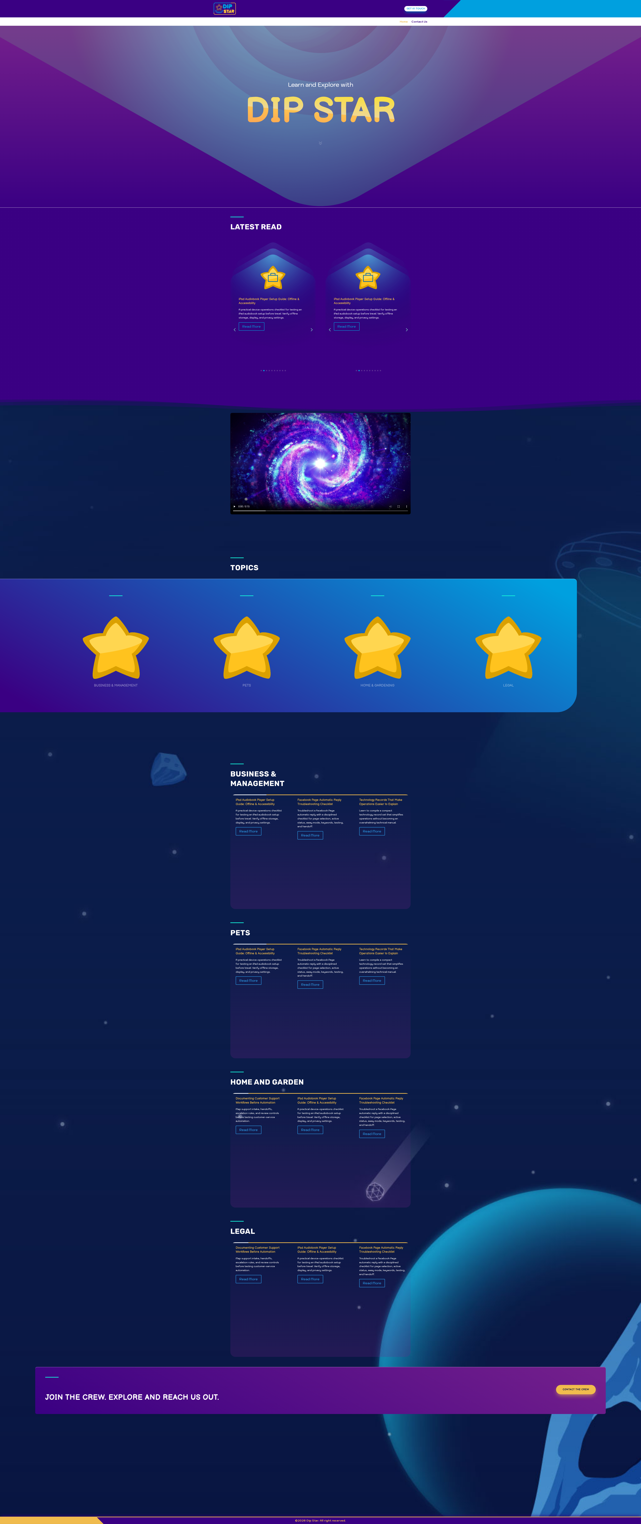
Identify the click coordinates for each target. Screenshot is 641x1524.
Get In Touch (416, 8)
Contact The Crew (576, 1389)
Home (404, 21)
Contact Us (419, 21)
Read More (251, 326)
